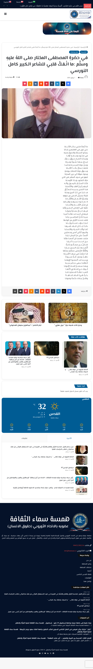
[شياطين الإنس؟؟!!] (46, 348)
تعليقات (24, 438)
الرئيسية (83, 47)
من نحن (88, 560)
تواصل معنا (87, 581)
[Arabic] (34, 2)
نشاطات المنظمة (85, 567)
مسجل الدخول (74, 391)
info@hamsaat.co (70, 550)
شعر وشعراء (74, 52)
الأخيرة (69, 438)
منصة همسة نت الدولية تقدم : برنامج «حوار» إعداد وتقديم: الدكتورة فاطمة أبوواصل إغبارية (43, 488)
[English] (10, 2)
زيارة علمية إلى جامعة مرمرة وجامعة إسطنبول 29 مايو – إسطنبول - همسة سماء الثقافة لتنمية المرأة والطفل (53, 623)
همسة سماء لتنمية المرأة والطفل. (56, 649)
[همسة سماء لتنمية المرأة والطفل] (80, 14)
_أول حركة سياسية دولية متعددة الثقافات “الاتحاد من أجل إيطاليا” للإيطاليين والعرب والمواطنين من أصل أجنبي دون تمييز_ (19, 360)
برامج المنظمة (86, 563)
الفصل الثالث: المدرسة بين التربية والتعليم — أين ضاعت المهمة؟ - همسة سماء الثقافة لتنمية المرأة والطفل (54, 638)
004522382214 (78, 545)
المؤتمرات (88, 577)
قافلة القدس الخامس (84, 574)
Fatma (82, 77)
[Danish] (22, 2)
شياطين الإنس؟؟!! (53, 357)
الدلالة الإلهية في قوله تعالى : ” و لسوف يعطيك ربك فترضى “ (76, 370)
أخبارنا (89, 570)
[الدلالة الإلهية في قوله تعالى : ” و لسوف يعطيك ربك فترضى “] (75, 354)
